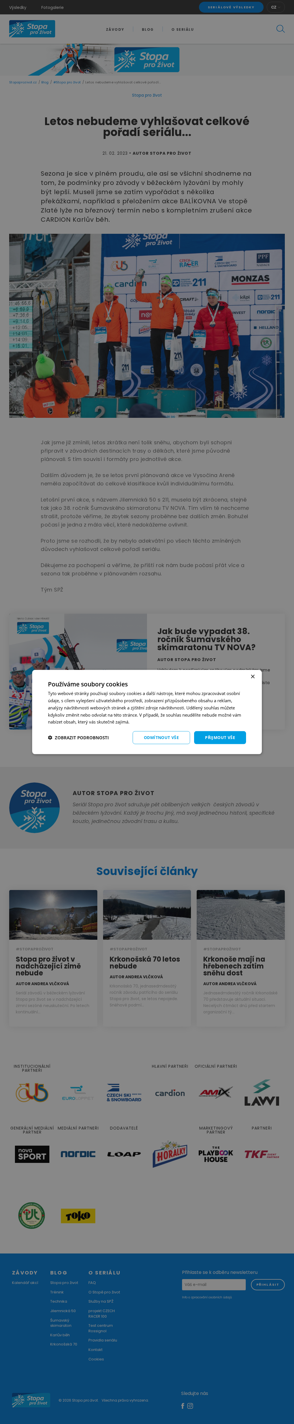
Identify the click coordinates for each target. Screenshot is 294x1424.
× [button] (252, 677)
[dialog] (147, 712)
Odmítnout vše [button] (161, 737)
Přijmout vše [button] (220, 737)
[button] (78, 737)
